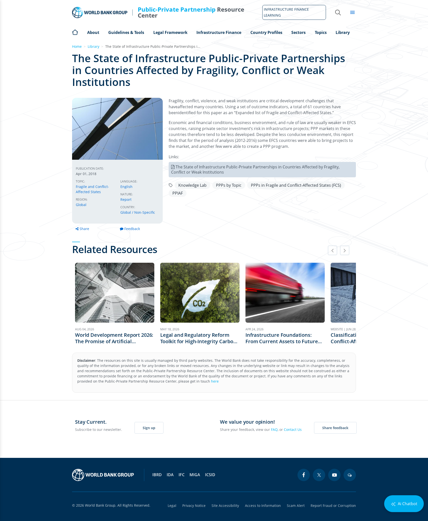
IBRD (157, 474)
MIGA (194, 474)
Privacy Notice (194, 505)
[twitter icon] (319, 475)
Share (84, 228)
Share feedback (335, 427)
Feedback (132, 228)
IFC (182, 474)
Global (81, 204)
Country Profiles (266, 32)
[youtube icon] (334, 475)
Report (126, 199)
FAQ (274, 429)
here (215, 381)
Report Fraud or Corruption (333, 505)
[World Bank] (103, 475)
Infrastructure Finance (218, 32)
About (93, 32)
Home (75, 31)
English (126, 186)
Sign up (149, 427)
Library (343, 32)
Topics (321, 32)
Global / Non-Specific (137, 212)
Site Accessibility (225, 505)
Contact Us (293, 429)
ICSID (210, 474)
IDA (170, 474)
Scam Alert (296, 505)
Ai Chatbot (407, 503)
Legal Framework (170, 32)
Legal (172, 505)
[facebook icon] (303, 475)
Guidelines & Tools (126, 32)
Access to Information (263, 505)
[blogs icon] (350, 475)
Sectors (298, 32)
